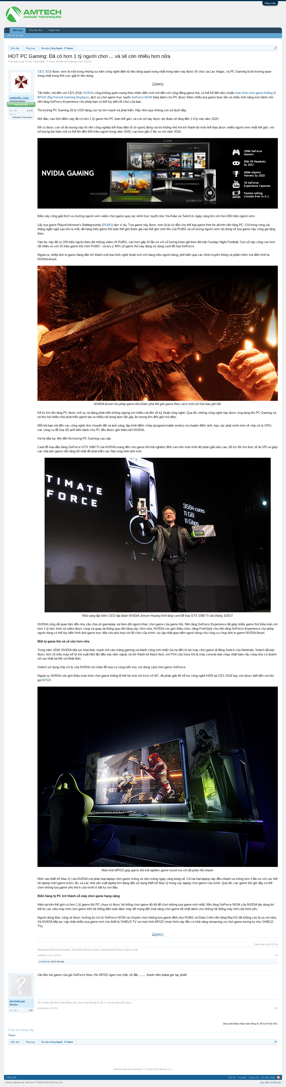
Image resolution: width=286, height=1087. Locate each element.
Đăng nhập (270, 3)
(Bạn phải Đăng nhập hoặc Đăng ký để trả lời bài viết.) (250, 1023)
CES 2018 (44, 71)
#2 (276, 1008)
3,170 (30, 110)
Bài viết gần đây (16, 35)
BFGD (46, 680)
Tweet (11, 1035)
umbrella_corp (75, 61)
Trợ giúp (242, 1077)
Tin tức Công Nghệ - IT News (40, 61)
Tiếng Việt (11, 1077)
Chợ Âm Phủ (35, 30)
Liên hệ (232, 1077)
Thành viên (54, 30)
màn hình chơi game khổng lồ (255, 93)
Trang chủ (253, 1077)
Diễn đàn (18, 30)
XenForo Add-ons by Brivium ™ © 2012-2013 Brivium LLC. (143, 1069)
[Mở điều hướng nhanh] (275, 48)
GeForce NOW (141, 97)
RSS (278, 1077)
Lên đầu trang (268, 1077)
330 (31, 1010)
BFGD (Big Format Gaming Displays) (63, 97)
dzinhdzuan (44, 961)
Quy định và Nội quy (270, 1082)
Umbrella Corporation (22, 117)
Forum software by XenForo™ (34, 1082)
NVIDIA (88, 93)
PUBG (107, 225)
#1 (276, 955)
